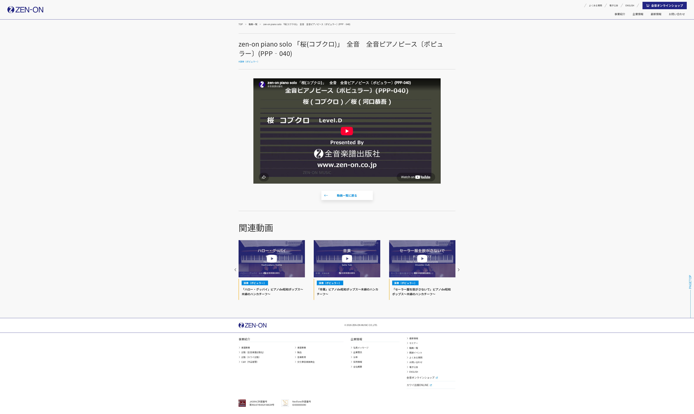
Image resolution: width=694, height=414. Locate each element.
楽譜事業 (245, 347)
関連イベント (415, 352)
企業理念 (357, 352)
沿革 (355, 357)
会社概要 (357, 366)
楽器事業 (301, 347)
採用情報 (357, 361)
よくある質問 (595, 5)
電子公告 (613, 5)
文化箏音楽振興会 (306, 361)
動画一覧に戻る (347, 195)
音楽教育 (301, 357)
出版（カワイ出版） (251, 357)
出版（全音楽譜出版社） (253, 352)
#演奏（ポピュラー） (249, 61)
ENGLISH (630, 5)
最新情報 (656, 14)
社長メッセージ (361, 347)
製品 (299, 352)
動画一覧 (253, 24)
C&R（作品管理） (250, 361)
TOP (241, 24)
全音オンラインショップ (667, 5)
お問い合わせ (677, 14)
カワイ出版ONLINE (418, 385)
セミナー (413, 342)
